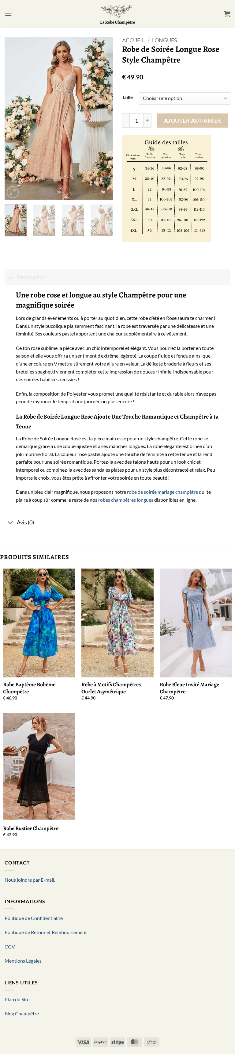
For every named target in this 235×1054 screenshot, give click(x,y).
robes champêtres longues (125, 500)
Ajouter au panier (192, 120)
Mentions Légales (23, 961)
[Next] (103, 118)
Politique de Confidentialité (34, 918)
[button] (8, 13)
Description (31, 277)
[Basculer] (11, 277)
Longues (164, 40)
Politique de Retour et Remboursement (46, 932)
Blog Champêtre (22, 1013)
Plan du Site (17, 999)
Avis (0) (25, 522)
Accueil (133, 40)
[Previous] (14, 118)
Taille (127, 97)
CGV (10, 946)
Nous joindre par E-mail (29, 880)
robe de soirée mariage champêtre (162, 492)
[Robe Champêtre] (117, 14)
